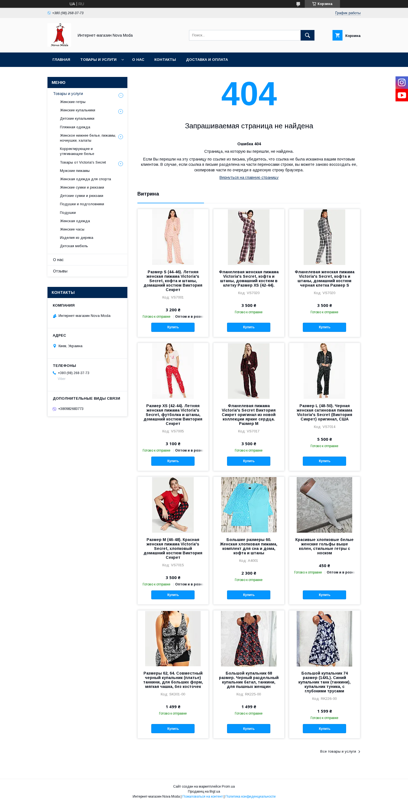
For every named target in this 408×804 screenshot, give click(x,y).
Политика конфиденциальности (250, 796)
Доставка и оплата (207, 59)
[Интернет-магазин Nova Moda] (59, 45)
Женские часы (72, 229)
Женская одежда (75, 221)
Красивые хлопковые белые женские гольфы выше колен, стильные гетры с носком (324, 546)
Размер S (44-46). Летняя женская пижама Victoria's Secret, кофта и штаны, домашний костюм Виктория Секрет (172, 281)
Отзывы (60, 271)
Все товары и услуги (338, 751)
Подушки (68, 213)
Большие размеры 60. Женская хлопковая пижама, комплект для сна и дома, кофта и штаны (248, 546)
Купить (173, 327)
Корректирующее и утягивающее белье (77, 151)
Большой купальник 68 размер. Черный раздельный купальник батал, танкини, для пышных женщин (249, 680)
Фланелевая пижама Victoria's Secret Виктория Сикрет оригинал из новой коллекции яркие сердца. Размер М (249, 415)
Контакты (165, 59)
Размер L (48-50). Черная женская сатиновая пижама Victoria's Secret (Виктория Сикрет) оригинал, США (324, 412)
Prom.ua (228, 786)
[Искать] (307, 35)
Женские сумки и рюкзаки (82, 187)
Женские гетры (72, 102)
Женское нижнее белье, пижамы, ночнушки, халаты (88, 137)
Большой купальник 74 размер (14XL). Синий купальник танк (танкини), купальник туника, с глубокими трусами (324, 682)
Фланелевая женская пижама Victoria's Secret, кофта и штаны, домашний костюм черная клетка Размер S (324, 278)
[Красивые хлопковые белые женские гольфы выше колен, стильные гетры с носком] (324, 504)
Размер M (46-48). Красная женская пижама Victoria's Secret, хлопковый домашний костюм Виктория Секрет (172, 548)
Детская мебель (74, 246)
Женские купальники (77, 110)
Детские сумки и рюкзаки (81, 196)
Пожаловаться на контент (202, 796)
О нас (138, 59)
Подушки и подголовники (82, 204)
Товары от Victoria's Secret (83, 162)
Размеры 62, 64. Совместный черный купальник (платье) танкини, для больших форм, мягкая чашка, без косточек (173, 680)
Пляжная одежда (75, 127)
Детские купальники (77, 118)
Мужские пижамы (75, 171)
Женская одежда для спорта (85, 179)
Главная (61, 59)
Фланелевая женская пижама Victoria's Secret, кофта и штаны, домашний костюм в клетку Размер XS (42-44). (249, 278)
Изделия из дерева (76, 238)
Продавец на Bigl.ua (204, 791)
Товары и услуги (98, 59)
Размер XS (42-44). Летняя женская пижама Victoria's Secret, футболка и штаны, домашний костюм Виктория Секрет (172, 415)
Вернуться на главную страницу (249, 177)
